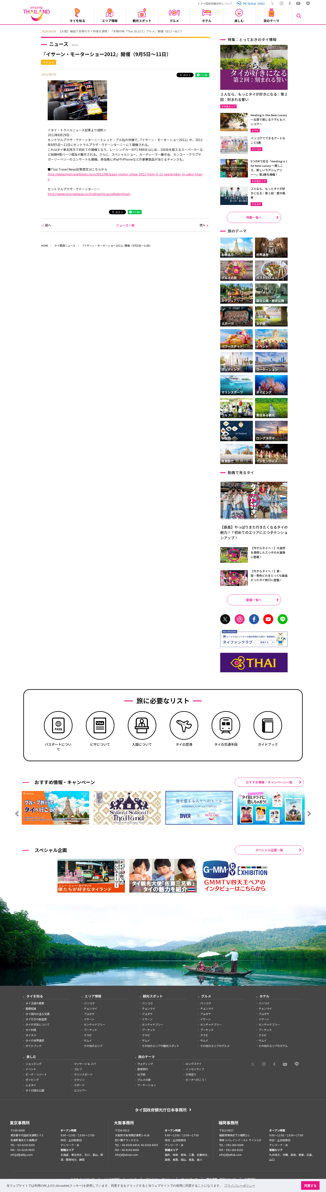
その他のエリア (93, 1046)
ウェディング (145, 1064)
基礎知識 (31, 1009)
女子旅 (141, 1074)
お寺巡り (191, 1074)
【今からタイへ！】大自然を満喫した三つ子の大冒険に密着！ (268, 552)
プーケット (90, 1030)
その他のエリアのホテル (273, 1046)
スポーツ (79, 1085)
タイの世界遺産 (35, 1041)
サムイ (88, 1041)
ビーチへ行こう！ (196, 1080)
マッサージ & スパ (85, 1064)
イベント (31, 1069)
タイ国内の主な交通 (37, 1014)
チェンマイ (90, 1009)
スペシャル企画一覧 (269, 850)
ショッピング (33, 1064)
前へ (48, 225)
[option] (163, 30)
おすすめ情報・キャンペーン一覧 (269, 782)
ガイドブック (33, 1046)
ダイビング (32, 1080)
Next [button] (288, 31)
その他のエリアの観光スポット (160, 1046)
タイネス (31, 1035)
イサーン (89, 1019)
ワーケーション (146, 1085)
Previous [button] (37, 31)
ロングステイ (194, 1064)
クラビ (88, 1035)
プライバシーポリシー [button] (239, 1185)
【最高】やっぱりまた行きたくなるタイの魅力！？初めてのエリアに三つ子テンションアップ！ (254, 532)
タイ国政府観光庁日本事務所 (161, 1110)
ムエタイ (31, 1085)
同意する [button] (310, 1185)
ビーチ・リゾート (36, 1074)
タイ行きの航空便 (36, 1019)
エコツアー (80, 1090)
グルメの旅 (144, 1080)
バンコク (89, 1003)
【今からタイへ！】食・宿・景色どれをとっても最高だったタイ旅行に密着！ (269, 575)
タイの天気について (37, 1025)
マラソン (79, 1080)
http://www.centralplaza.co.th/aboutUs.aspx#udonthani (89, 194)
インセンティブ (195, 1069)
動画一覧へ (254, 600)
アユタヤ (89, 1014)
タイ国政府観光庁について (216, 3)
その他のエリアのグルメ (215, 1046)
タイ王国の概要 (35, 1003)
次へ (202, 225)
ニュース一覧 (125, 225)
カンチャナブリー (94, 1025)
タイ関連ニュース (64, 245)
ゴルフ (78, 1069)
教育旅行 (142, 1069)
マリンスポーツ (83, 1074)
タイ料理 (31, 1030)
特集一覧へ (254, 217)
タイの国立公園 (35, 1090)
